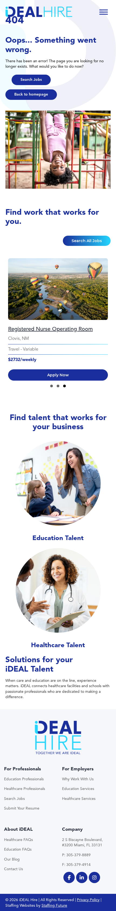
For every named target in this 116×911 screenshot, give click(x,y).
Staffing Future (54, 905)
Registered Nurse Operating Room (50, 329)
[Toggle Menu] (103, 11)
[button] (31, 80)
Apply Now (58, 375)
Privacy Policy (88, 900)
